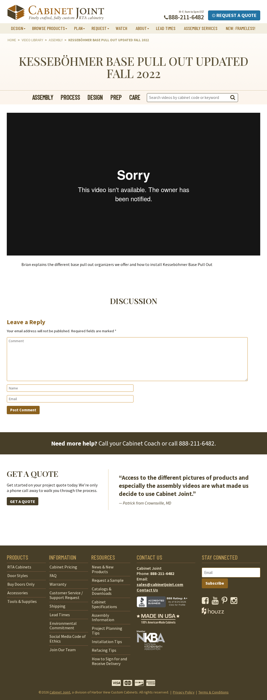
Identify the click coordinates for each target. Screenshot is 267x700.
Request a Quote (236, 15)
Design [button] (17, 28)
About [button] (141, 28)
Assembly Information (103, 617)
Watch (121, 28)
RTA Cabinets (19, 567)
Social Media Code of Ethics (68, 639)
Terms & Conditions (213, 692)
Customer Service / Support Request (66, 595)
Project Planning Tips (107, 631)
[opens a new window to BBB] (165, 611)
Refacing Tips (104, 650)
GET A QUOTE (22, 501)
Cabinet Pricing (63, 567)
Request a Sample (108, 580)
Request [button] (99, 28)
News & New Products (102, 569)
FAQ (53, 575)
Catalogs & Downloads (102, 591)
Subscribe (214, 583)
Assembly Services (200, 28)
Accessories (17, 592)
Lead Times (165, 28)
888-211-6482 (196, 443)
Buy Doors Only (20, 584)
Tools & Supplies (22, 601)
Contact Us (147, 589)
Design (95, 97)
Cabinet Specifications (104, 604)
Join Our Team (63, 649)
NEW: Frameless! (240, 28)
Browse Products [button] (48, 28)
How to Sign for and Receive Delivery (109, 661)
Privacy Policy (184, 692)
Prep (116, 97)
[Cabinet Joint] (56, 12)
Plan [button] (78, 28)
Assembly (56, 40)
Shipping (57, 606)
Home (12, 40)
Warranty (58, 584)
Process (70, 97)
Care (134, 97)
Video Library (32, 40)
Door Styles (17, 575)
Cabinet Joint (60, 692)
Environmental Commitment (63, 626)
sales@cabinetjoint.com (160, 584)
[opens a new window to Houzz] (213, 613)
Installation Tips (107, 641)
